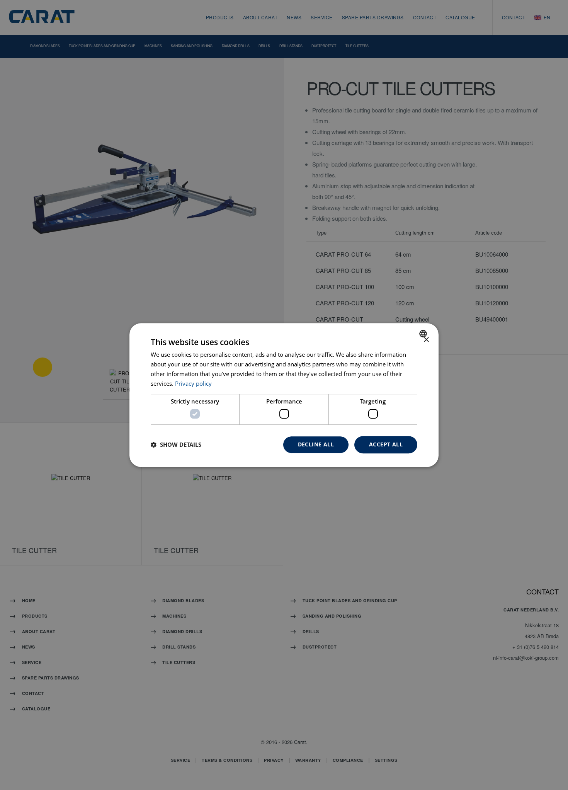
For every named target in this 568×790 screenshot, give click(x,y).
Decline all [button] (316, 444)
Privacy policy (193, 383)
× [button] (426, 340)
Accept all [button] (386, 444)
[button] (176, 444)
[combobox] (424, 333)
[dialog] (284, 395)
